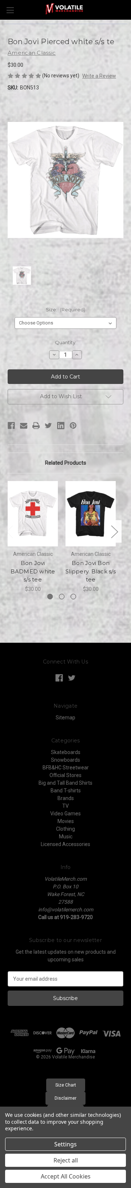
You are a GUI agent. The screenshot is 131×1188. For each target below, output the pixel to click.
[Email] (23, 425)
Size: (65, 309)
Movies (65, 821)
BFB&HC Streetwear (66, 767)
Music (65, 836)
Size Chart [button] (65, 1085)
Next (114, 531)
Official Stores (65, 775)
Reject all (65, 1160)
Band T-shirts (66, 790)
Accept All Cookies (66, 1176)
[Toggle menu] (10, 10)
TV (65, 806)
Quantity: (65, 342)
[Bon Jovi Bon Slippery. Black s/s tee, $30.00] (91, 514)
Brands (65, 798)
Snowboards (65, 760)
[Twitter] (48, 425)
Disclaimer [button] (65, 1098)
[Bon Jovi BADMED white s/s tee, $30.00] (33, 514)
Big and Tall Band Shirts (65, 783)
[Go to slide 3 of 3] (73, 596)
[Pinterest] (73, 425)
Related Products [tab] (65, 463)
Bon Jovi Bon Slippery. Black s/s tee (91, 571)
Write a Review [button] (99, 76)
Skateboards (65, 752)
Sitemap (65, 717)
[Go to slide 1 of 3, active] (50, 596)
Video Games (65, 813)
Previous (9, 531)
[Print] (36, 425)
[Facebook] (11, 425)
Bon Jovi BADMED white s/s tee (33, 571)
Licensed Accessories (65, 844)
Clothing (65, 829)
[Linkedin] (60, 425)
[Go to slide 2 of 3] (61, 596)
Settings (65, 1144)
